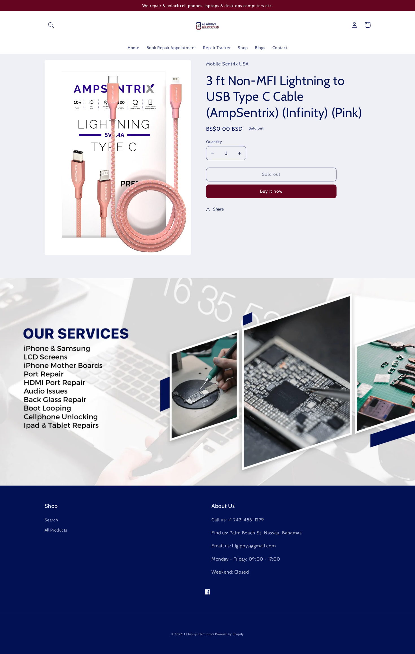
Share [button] (218, 209)
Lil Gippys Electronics (199, 634)
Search (51, 520)
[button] (51, 24)
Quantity (214, 141)
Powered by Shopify (229, 634)
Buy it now (271, 191)
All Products (56, 530)
